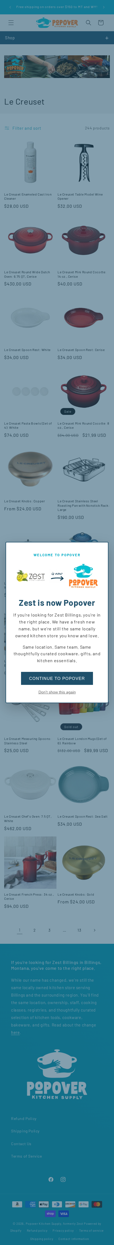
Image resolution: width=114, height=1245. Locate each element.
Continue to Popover (57, 678)
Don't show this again (57, 692)
